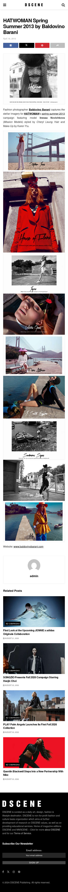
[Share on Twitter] (26, 45)
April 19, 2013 (9, 38)
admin (34, 576)
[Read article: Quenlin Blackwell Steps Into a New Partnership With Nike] (34, 752)
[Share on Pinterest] (42, 45)
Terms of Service (22, 833)
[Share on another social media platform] (57, 45)
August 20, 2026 (12, 685)
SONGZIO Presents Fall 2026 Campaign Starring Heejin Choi (30, 679)
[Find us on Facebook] (3, 872)
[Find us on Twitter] (8, 872)
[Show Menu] (4, 4)
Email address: (34, 850)
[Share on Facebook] (10, 45)
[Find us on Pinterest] (19, 872)
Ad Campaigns (13, 623)
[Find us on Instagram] (14, 872)
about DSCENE (52, 829)
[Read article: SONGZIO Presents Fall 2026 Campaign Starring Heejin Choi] (34, 658)
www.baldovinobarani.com (28, 546)
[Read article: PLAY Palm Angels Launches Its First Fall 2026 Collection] (34, 705)
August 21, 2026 (12, 638)
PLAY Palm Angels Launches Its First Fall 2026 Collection (30, 726)
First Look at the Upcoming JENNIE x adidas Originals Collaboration (28, 632)
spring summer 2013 (53, 113)
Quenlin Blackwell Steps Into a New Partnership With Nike (33, 773)
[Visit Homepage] (34, 5)
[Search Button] (63, 4)
